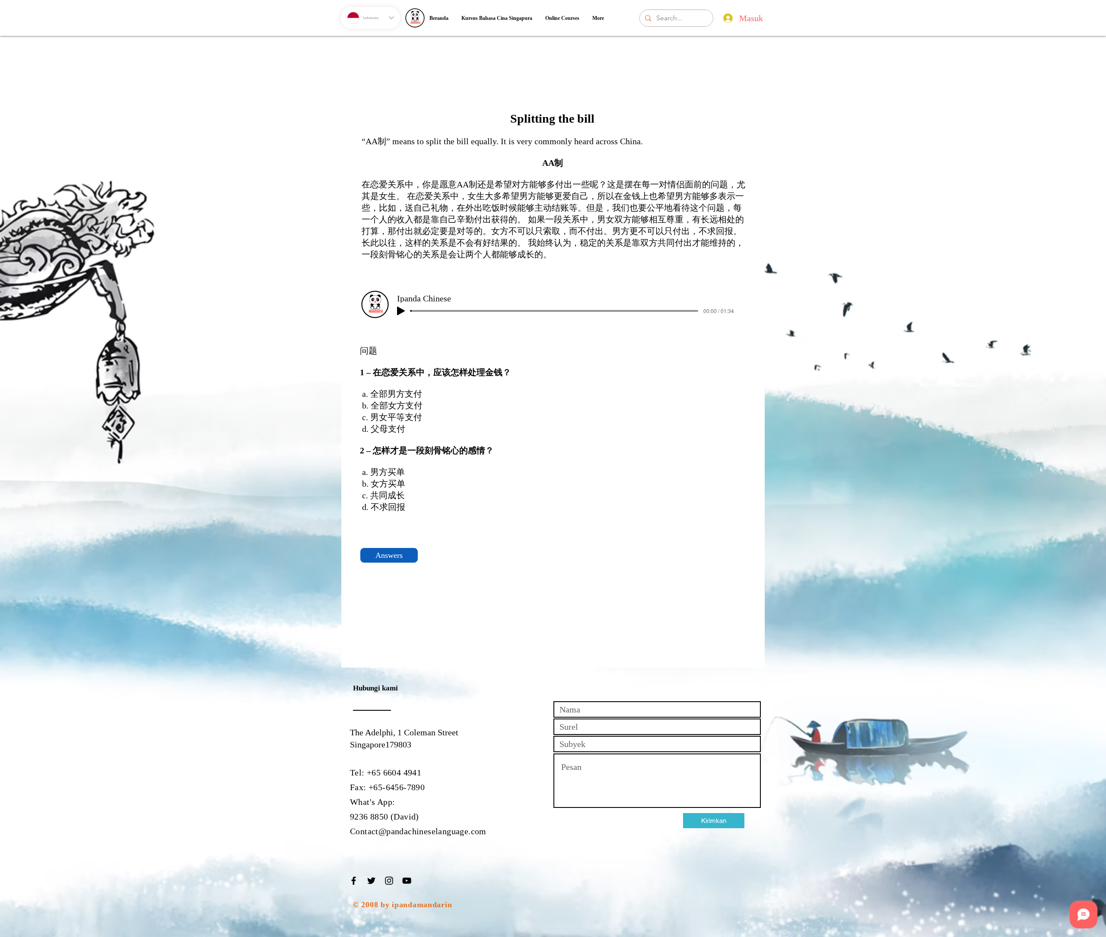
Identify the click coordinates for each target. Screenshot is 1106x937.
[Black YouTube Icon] (406, 880)
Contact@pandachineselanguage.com (418, 831)
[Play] (401, 311)
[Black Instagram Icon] (389, 880)
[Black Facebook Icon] (353, 880)
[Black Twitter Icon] (371, 880)
